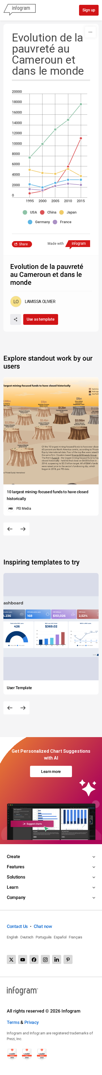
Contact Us (17, 926)
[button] (31, 212)
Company (16, 897)
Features (15, 866)
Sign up (88, 10)
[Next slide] (23, 529)
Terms (13, 1022)
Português (44, 937)
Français (75, 937)
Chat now (43, 926)
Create (13, 856)
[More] (90, 32)
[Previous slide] (10, 529)
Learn (12, 887)
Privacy (31, 1022)
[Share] (15, 319)
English (12, 937)
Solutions (16, 877)
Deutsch (26, 937)
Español (60, 937)
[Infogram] (19, 10)
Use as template (41, 319)
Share (23, 244)
